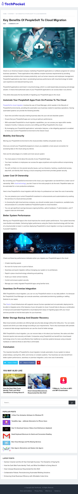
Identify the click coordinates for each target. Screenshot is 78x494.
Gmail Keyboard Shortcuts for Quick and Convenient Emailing (31, 434)
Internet (11, 13)
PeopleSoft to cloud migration (13, 105)
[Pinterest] (39, 362)
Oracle (8, 304)
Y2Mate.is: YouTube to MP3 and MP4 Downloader (62, 389)
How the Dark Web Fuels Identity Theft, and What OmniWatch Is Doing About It (13, 390)
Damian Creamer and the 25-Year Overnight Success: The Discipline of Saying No (31, 462)
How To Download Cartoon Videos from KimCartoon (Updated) (31, 428)
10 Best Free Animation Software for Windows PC (27, 415)
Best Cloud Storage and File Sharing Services (26, 442)
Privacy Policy (39, 491)
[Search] (72, 402)
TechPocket (38, 487)
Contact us (57, 491)
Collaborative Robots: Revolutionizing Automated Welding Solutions (27, 472)
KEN (4, 23)
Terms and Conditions (26, 491)
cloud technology (20, 183)
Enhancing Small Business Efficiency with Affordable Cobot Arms (26, 476)
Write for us (48, 491)
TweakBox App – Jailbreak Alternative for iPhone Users (29, 421)
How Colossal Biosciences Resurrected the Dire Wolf (37, 392)
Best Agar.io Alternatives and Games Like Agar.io (27, 448)
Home (5, 13)
